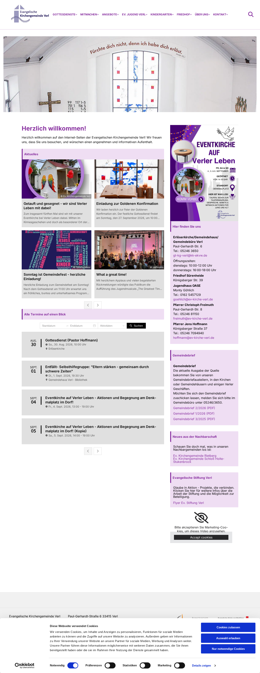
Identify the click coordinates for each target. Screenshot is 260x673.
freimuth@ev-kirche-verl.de (192, 318)
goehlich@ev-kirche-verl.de (193, 299)
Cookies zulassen (228, 627)
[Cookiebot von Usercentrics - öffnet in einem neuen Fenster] (24, 665)
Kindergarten (161, 14)
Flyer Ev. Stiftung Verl (188, 503)
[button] (93, 154)
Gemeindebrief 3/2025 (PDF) (194, 419)
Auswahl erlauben (228, 638)
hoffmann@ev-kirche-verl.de (193, 338)
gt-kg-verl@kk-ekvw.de (190, 255)
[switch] (110, 665)
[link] (65, 14)
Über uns (201, 14)
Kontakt (219, 14)
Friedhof (183, 14)
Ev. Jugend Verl (134, 14)
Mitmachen (88, 14)
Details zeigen (201, 665)
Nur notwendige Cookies (228, 648)
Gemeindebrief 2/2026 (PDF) (194, 408)
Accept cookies (201, 537)
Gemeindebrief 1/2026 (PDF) (194, 413)
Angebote (109, 14)
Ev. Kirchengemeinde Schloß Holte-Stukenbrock (198, 460)
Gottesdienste (64, 14)
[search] (251, 14)
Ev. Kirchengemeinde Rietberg (194, 456)
